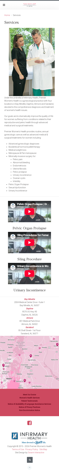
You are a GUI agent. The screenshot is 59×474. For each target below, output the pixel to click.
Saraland (29, 327)
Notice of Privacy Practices (29, 407)
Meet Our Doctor (29, 395)
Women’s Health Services (29, 398)
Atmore (29, 318)
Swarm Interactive (36, 452)
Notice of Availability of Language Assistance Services (29, 404)
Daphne (29, 308)
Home (7, 15)
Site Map (43, 449)
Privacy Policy (31, 449)
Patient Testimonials (29, 401)
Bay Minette (29, 299)
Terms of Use (18, 449)
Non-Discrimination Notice (29, 410)
